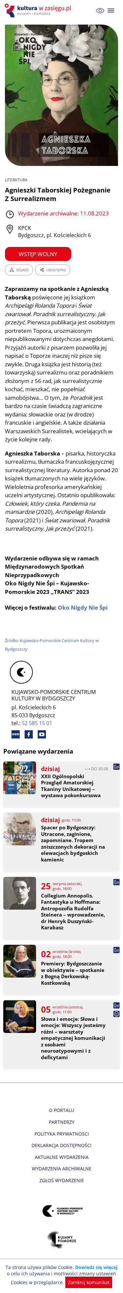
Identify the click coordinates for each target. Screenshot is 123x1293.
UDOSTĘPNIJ (56, 270)
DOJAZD (22, 270)
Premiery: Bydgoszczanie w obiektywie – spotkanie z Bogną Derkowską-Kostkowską (72, 973)
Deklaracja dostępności (61, 1145)
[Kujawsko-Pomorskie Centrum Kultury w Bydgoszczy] (61, 1211)
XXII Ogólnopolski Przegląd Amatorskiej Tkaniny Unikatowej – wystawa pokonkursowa (71, 786)
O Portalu (61, 1110)
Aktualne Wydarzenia (62, 1157)
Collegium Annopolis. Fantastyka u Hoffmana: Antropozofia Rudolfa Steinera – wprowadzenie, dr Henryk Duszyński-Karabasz (73, 912)
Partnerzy (61, 1122)
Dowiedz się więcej (96, 1267)
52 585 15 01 (37, 723)
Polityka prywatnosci (61, 1134)
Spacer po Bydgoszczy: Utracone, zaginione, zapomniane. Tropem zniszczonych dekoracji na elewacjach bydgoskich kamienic (73, 843)
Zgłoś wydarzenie (61, 1180)
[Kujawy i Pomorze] (61, 1239)
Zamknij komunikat (89, 1282)
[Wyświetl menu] (111, 10)
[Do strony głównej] (38, 10)
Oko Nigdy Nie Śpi (83, 607)
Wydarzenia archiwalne (62, 1168)
